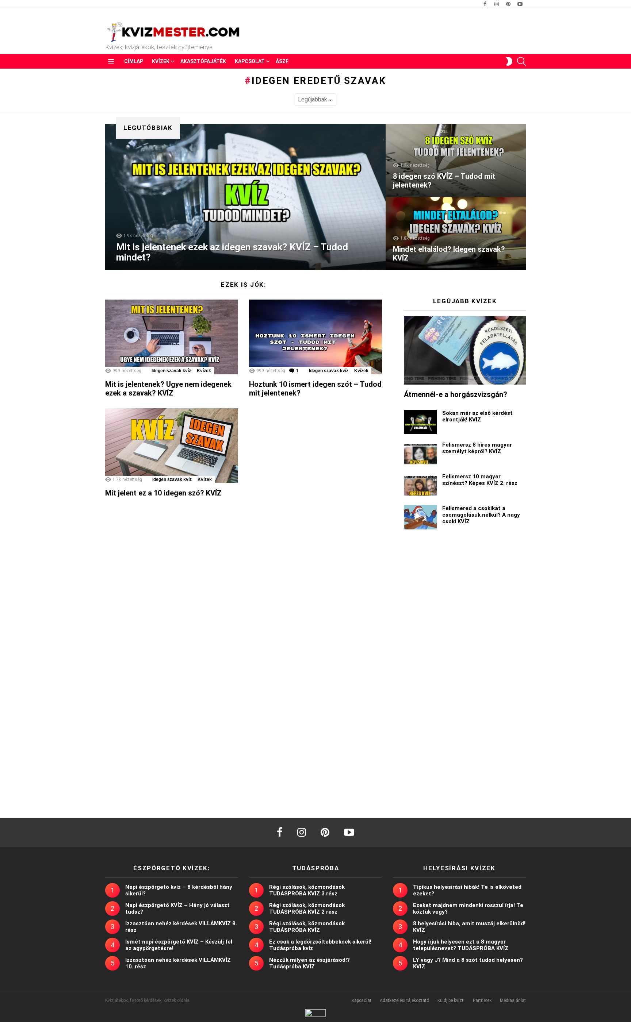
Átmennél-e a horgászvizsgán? (455, 394)
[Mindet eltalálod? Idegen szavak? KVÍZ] (456, 233)
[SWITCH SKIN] (509, 61)
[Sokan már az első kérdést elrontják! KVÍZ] (420, 422)
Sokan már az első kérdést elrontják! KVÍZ (477, 416)
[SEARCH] (521, 61)
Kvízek (160, 61)
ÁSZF (282, 61)
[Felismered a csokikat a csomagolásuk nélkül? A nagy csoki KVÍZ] (420, 517)
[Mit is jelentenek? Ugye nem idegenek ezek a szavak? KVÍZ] (171, 337)
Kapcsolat (250, 61)
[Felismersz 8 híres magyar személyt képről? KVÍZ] (420, 453)
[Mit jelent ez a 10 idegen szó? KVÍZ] (171, 445)
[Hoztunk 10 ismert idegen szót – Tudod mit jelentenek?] (315, 337)
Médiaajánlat (513, 1000)
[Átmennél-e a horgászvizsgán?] (465, 350)
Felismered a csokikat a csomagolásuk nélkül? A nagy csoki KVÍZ (481, 515)
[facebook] (280, 832)
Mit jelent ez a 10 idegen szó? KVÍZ (163, 493)
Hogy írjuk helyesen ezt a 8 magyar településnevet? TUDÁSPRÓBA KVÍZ (460, 945)
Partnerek (482, 1000)
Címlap (133, 61)
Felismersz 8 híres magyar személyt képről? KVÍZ (477, 448)
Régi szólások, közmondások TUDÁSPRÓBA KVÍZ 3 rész (307, 890)
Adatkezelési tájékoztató (404, 1000)
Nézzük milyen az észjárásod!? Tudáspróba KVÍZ (309, 963)
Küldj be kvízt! (450, 1000)
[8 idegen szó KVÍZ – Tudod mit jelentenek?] (456, 160)
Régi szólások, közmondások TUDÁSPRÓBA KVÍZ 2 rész (307, 908)
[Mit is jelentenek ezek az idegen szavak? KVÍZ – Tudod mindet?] (245, 197)
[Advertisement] (465, 662)
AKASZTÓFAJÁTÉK (203, 61)
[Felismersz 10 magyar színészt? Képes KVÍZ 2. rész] (420, 485)
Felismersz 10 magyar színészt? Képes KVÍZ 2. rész (479, 479)
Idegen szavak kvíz (171, 370)
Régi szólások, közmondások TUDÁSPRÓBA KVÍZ (307, 926)
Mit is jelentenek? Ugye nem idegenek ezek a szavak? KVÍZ (168, 388)
